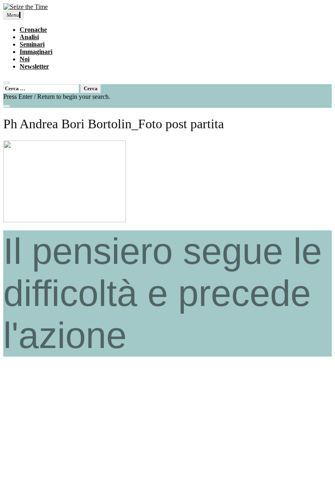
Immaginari (36, 51)
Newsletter (34, 66)
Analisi (29, 36)
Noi (24, 59)
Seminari (32, 44)
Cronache (33, 29)
